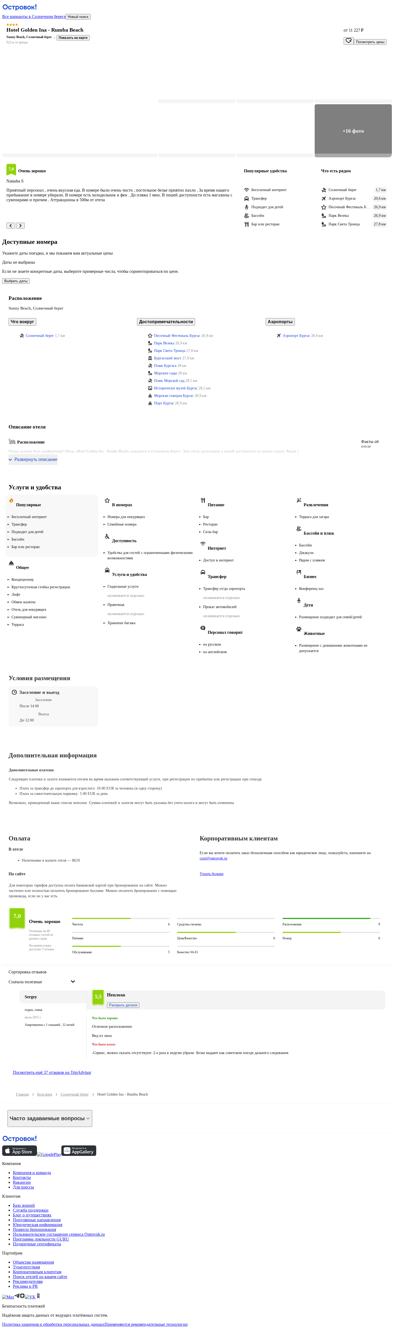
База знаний (24, 1205)
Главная (22, 1094)
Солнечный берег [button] (40, 336)
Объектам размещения (33, 1262)
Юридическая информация (37, 1224)
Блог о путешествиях (32, 1215)
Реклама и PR (25, 1286)
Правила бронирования (34, 1229)
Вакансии (22, 1182)
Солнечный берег (75, 1094)
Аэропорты (280, 321)
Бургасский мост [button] (167, 358)
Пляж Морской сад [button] (169, 381)
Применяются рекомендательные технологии (146, 1324)
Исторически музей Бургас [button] (176, 388)
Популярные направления (37, 1220)
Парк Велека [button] (164, 343)
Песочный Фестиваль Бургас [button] (177, 336)
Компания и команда (32, 1172)
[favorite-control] (349, 41)
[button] (79, 103)
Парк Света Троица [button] (169, 351)
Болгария (44, 1094)
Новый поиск (78, 17)
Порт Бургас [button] (164, 403)
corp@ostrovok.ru (213, 858)
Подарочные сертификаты (37, 1244)
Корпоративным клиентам (37, 1272)
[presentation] (42, 977)
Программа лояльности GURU (41, 1239)
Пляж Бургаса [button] (165, 366)
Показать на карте (73, 38)
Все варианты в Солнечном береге (34, 16)
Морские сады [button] (165, 373)
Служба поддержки (31, 1210)
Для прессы (23, 1187)
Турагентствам (26, 1267)
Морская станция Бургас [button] (174, 396)
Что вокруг (22, 321)
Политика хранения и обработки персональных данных (53, 1324)
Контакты (22, 1177)
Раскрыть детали (123, 1005)
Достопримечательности (166, 321)
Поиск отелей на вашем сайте (40, 1276)
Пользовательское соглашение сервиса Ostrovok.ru (59, 1234)
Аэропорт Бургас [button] (296, 336)
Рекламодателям (28, 1281)
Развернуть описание (35, 459)
